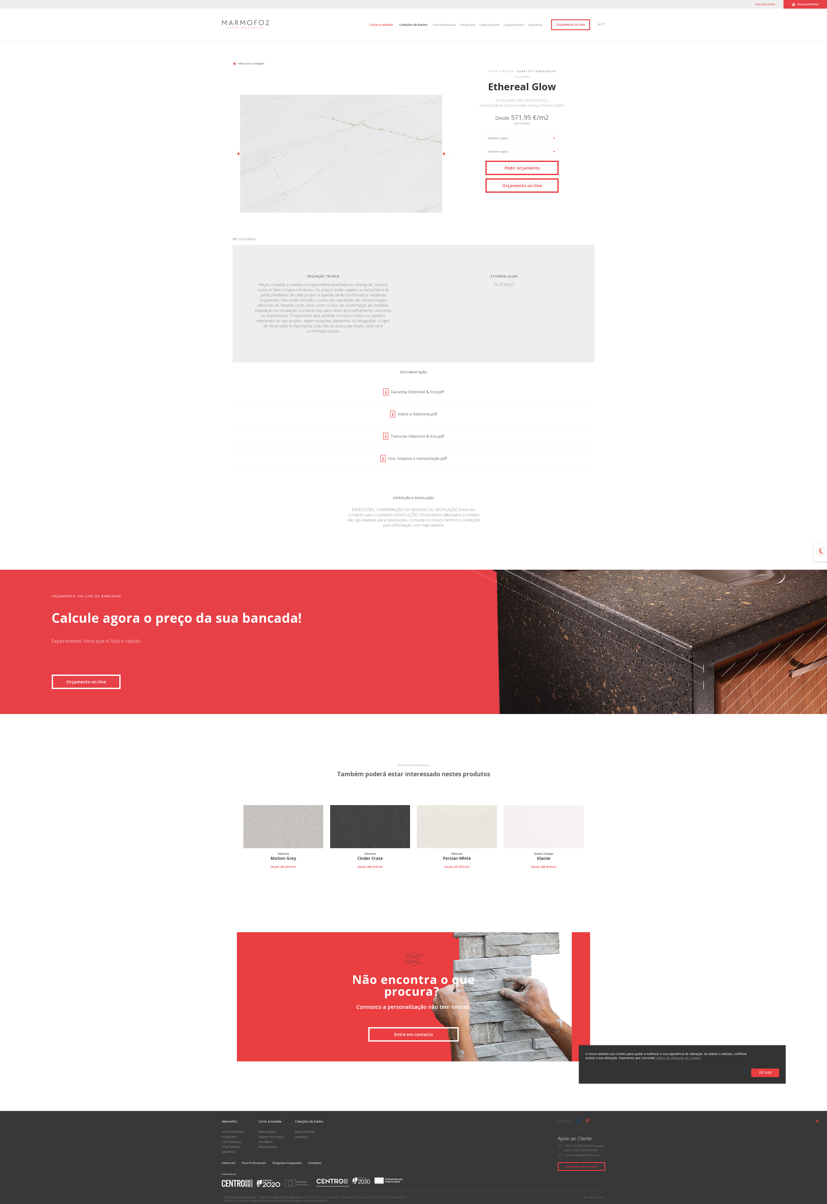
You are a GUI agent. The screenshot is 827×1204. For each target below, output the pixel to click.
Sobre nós (228, 1163)
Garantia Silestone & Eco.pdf (417, 391)
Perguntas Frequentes (287, 1163)
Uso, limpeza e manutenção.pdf (417, 458)
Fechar (765, 1072)
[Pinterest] (587, 1120)
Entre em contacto (413, 1034)
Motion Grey (283, 858)
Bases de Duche (305, 1131)
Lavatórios (301, 1137)
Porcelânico (265, 1141)
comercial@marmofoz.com (582, 1155)
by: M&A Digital (594, 1197)
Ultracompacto (267, 1146)
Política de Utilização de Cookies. (678, 1058)
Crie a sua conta (765, 4)
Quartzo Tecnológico (271, 1137)
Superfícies (535, 25)
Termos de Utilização (356, 1197)
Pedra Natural (266, 1131)
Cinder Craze (370, 858)
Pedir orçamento (522, 168)
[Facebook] (579, 1120)
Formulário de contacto (581, 1166)
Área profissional (807, 4)
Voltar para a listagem (251, 63)
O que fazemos (514, 25)
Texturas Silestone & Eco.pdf (417, 436)
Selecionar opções (283, 872)
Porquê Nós (467, 25)
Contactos (314, 1163)
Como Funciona (489, 25)
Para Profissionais (444, 25)
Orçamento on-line (570, 24)
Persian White (457, 858)
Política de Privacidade (322, 1197)
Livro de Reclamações (390, 1197)
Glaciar (544, 858)
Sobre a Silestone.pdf (417, 414)
